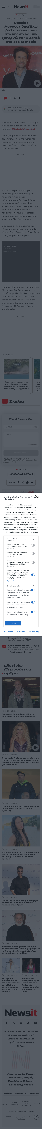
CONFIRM (12, 623)
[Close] (37, 497)
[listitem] (21, 539)
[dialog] (21, 564)
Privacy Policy (34, 632)
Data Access (21, 632)
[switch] (33, 545)
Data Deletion (8, 632)
